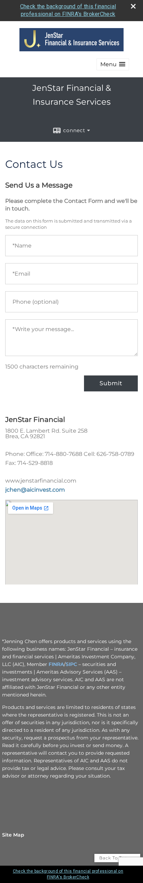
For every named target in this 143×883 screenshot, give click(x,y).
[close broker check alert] (133, 6)
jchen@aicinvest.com (35, 489)
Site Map (13, 835)
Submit (111, 383)
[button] (112, 64)
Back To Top (114, 857)
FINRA (56, 664)
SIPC (71, 664)
